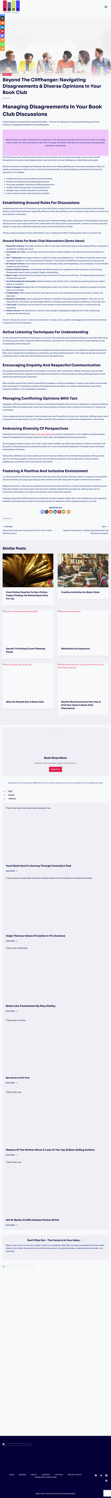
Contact (46, 1475)
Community (7, 74)
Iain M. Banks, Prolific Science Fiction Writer (32, 1220)
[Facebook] (42, 512)
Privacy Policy (75, 1475)
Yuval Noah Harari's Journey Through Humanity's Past (38, 865)
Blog (11, 1475)
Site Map (59, 1475)
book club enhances (44, 434)
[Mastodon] (2, 36)
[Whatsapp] (2, 44)
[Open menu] (105, 7)
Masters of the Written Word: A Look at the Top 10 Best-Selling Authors (50, 1149)
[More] (69, 512)
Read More (11, 871)
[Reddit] (51, 512)
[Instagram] (106, 1475)
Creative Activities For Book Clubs (80, 592)
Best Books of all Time (18, 1078)
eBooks (22, 1475)
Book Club (7, 519)
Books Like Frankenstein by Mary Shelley (31, 1005)
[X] (47, 512)
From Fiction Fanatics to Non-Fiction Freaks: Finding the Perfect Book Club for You (27, 595)
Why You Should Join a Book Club (25, 702)
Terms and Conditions (45, 1477)
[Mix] (2, 40)
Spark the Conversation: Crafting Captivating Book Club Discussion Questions (85, 530)
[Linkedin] (55, 512)
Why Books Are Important (75, 648)
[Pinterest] (59, 512)
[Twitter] (101, 1475)
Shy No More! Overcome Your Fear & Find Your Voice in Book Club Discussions (27, 530)
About (34, 1475)
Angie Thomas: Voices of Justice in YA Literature (35, 935)
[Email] (63, 512)
